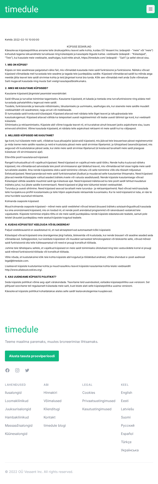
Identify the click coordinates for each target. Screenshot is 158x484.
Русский (128, 425)
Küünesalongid (16, 434)
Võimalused (53, 401)
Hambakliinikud (17, 417)
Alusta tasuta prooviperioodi (32, 356)
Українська (130, 450)
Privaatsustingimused (98, 401)
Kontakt (50, 417)
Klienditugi (52, 409)
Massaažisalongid (19, 425)
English (126, 392)
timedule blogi (55, 425)
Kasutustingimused (97, 409)
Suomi (126, 417)
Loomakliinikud (16, 401)
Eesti (125, 401)
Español (127, 434)
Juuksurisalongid (18, 409)
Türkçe (126, 442)
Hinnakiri (50, 392)
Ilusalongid (13, 392)
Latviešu (127, 409)
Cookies (88, 392)
